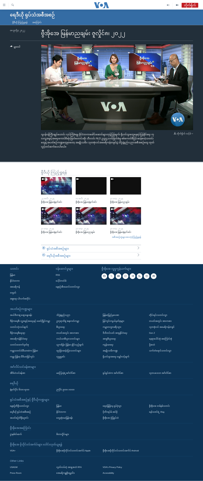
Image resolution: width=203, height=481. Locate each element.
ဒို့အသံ (152, 345)
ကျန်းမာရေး (108, 345)
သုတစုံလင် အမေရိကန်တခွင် (161, 327)
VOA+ (12, 451)
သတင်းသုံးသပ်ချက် (19, 327)
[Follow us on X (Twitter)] (111, 276)
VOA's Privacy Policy (112, 467)
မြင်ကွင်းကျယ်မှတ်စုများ (113, 321)
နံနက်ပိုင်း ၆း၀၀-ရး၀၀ (19, 389)
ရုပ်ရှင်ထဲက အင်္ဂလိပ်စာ (113, 373)
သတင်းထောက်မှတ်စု (19, 345)
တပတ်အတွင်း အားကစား (67, 333)
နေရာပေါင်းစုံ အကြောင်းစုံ (160, 339)
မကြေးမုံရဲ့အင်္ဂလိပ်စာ (65, 373)
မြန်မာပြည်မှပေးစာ (111, 315)
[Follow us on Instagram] (125, 276)
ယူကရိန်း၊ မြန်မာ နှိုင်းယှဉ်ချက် (70, 345)
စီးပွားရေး (60, 327)
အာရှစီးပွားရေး (109, 339)
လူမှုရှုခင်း (60, 356)
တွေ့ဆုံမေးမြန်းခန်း (64, 418)
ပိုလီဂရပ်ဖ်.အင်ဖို (110, 412)
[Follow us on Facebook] (104, 276)
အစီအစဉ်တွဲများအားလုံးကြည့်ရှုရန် (126, 237)
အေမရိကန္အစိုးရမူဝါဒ (65, 473)
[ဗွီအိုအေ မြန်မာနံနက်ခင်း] (56, 186)
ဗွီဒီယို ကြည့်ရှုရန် (19, 22)
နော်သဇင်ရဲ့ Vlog (156, 412)
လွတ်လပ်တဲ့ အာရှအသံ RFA (69, 467)
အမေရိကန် (15, 287)
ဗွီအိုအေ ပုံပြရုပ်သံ (111, 418)
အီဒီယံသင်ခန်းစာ (17, 373)
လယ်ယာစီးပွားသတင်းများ (68, 339)
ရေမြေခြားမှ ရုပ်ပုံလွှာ (112, 406)
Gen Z (152, 333)
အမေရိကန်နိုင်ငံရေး (18, 339)
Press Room (16, 473)
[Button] (15, 47)
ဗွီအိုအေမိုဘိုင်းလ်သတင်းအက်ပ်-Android (121, 451)
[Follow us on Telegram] (132, 276)
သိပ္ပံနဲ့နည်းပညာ (63, 315)
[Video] (177, 5)
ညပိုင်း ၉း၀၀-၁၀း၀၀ (65, 389)
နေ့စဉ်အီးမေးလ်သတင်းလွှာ (68, 287)
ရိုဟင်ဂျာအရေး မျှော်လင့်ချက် (116, 356)
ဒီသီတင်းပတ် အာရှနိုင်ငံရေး (115, 333)
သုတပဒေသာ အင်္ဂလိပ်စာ (160, 373)
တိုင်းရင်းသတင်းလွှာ (158, 315)
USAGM (14, 467)
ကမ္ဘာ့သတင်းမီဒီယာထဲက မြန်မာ (24, 350)
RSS (58, 275)
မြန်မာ (12, 275)
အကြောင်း (37, 22)
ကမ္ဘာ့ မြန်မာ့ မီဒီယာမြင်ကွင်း (22, 356)
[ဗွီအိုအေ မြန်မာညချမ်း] (125, 186)
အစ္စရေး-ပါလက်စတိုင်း (20, 298)
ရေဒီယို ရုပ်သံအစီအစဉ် (20, 412)
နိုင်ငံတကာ (15, 281)
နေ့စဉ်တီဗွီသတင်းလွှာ (19, 406)
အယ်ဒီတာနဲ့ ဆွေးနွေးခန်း (21, 315)
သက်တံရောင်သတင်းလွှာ (160, 350)
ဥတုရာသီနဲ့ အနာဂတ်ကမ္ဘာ (67, 321)
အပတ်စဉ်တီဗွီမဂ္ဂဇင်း (19, 418)
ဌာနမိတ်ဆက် (16, 434)
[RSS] (139, 276)
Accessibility (108, 473)
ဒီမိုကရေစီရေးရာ (17, 333)
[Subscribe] (153, 276)
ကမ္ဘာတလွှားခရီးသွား (112, 327)
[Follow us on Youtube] (118, 276)
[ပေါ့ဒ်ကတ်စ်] (146, 276)
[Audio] (168, 5)
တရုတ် (13, 293)
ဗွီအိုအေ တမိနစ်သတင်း (159, 406)
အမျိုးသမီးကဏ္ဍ (110, 350)
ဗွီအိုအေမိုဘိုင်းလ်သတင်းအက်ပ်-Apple (73, 451)
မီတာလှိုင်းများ (62, 434)
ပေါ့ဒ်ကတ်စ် (61, 281)
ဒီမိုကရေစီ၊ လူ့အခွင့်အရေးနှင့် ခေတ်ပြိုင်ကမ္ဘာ (30, 321)
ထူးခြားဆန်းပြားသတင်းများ (68, 350)
